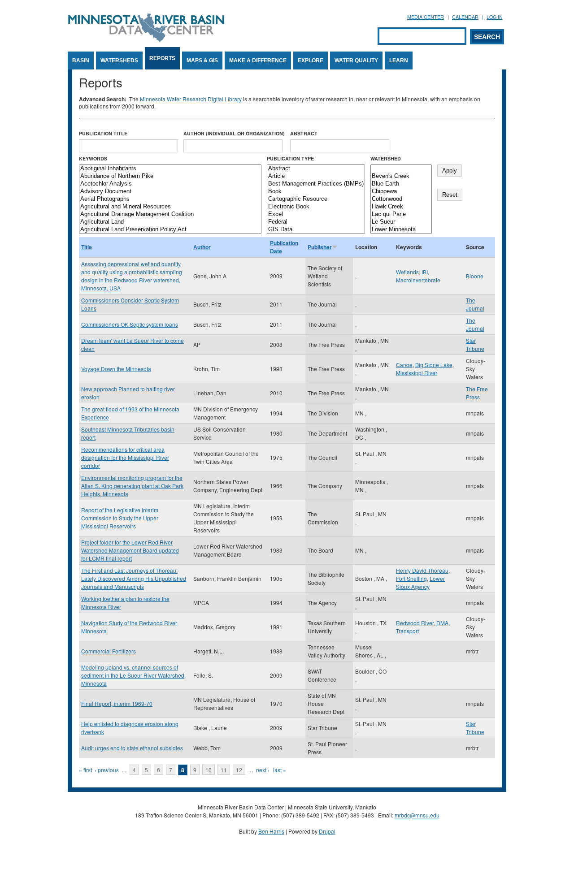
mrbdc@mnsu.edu (417, 815)
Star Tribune (475, 344)
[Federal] (316, 222)
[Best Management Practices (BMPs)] (316, 184)
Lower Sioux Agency (420, 582)
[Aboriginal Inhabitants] (170, 169)
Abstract (303, 133)
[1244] (401, 169)
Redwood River (415, 623)
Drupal (327, 831)
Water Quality (356, 60)
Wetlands (407, 272)
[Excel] (316, 214)
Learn (398, 60)
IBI (425, 272)
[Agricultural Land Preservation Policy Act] (170, 229)
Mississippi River (416, 372)
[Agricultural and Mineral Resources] (170, 207)
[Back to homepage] (146, 39)
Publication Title (103, 133)
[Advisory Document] (170, 191)
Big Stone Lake (433, 364)
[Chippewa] (401, 191)
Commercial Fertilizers (108, 651)
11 (224, 770)
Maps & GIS (202, 60)
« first (85, 770)
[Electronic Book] (316, 207)
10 (208, 770)
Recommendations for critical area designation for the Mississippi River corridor (125, 457)
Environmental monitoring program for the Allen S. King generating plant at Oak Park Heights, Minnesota (132, 485)
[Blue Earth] (401, 184)
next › (263, 770)
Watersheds (119, 60)
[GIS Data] (316, 229)
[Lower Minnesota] (401, 229)
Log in (495, 16)
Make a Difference (258, 60)
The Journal (475, 304)
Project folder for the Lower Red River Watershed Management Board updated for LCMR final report (130, 550)
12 (239, 770)
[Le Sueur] (401, 222)
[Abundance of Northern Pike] (170, 176)
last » (279, 770)
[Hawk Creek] (401, 207)
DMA (442, 623)
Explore (310, 60)
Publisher (320, 247)
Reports (162, 58)
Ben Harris (271, 831)
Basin (80, 60)
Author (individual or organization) (234, 133)
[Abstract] (316, 169)
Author (202, 247)
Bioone (474, 276)
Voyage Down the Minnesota (116, 368)
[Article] (316, 176)
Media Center (425, 16)
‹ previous (107, 770)
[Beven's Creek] (401, 176)
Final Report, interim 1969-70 (116, 703)
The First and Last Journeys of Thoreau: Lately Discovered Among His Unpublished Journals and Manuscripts (133, 578)
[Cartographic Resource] (316, 199)
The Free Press (477, 393)
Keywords (93, 158)
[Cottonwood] (401, 199)
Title (86, 247)
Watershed (385, 158)
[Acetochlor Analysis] (170, 184)
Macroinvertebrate (418, 280)
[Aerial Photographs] (170, 199)
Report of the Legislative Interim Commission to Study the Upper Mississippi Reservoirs (119, 518)
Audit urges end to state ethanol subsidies (132, 748)
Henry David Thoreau (422, 570)
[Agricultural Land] (170, 222)
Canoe (404, 364)
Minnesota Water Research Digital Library (191, 99)
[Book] (316, 191)
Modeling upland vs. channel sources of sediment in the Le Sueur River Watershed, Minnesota (133, 675)
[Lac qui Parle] (401, 214)
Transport (407, 631)
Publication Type (290, 158)
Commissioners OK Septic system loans (129, 324)
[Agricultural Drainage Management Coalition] (170, 214)
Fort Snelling (411, 578)
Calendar (465, 16)
